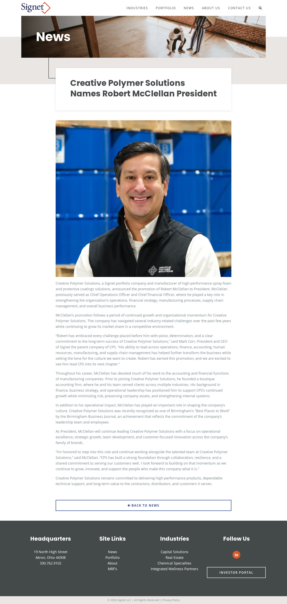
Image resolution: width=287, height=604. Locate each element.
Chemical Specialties (174, 563)
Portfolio (166, 8)
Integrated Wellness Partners (174, 568)
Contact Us (239, 8)
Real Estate (175, 557)
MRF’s (112, 568)
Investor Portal (236, 572)
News (189, 8)
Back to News (144, 505)
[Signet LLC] (36, 7)
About (112, 563)
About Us (211, 8)
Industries (137, 8)
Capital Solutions (174, 551)
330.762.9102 (50, 563)
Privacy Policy (171, 600)
